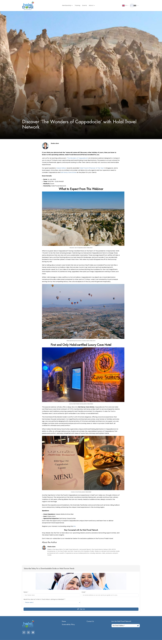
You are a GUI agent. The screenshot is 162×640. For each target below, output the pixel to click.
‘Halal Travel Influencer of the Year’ (91, 168)
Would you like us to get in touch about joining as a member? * (44, 599)
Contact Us (90, 621)
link (74, 526)
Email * (84, 592)
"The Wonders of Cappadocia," (77, 158)
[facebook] (24, 632)
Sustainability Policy (68, 624)
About (91, 5)
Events (84, 5)
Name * (26, 592)
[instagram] (28, 632)
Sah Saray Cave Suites (68, 172)
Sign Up (82, 609)
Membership (66, 5)
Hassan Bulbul (61, 168)
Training (77, 5)
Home (64, 621)
